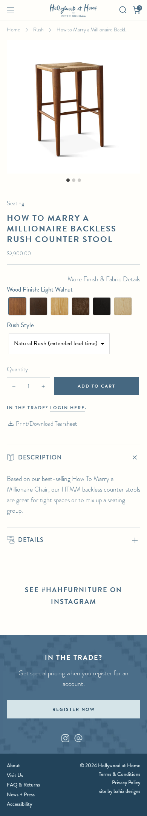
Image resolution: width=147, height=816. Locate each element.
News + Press (21, 794)
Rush (38, 29)
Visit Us (15, 775)
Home (13, 29)
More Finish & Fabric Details (103, 279)
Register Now (73, 709)
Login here (67, 407)
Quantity (17, 369)
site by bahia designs (119, 791)
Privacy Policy (126, 782)
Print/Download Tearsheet (46, 423)
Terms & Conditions (119, 774)
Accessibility (19, 804)
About (13, 765)
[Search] (123, 10)
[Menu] (10, 10)
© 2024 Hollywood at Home (110, 765)
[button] (17, 306)
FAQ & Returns (23, 784)
